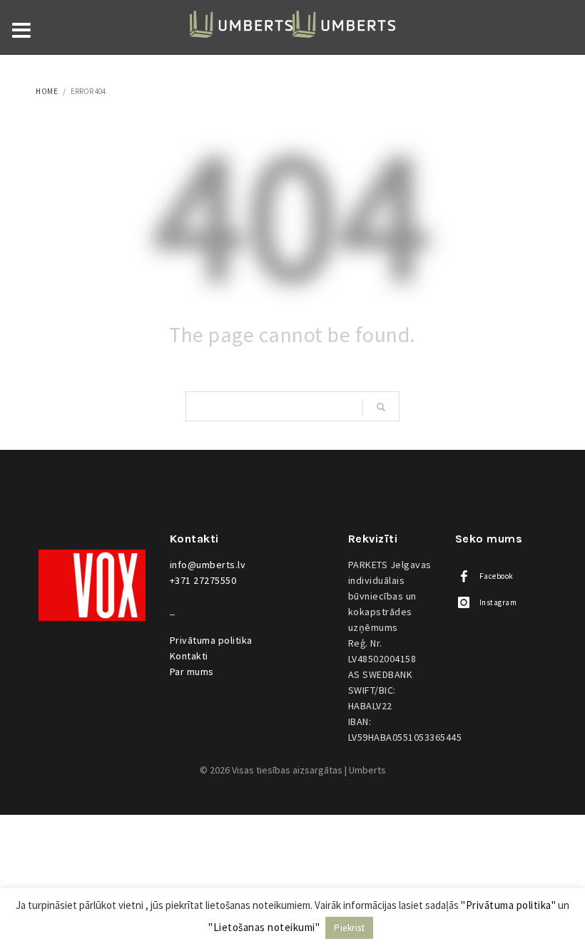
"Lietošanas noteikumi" (264, 927)
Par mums (192, 671)
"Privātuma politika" (508, 905)
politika (211, 640)
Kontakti (189, 655)
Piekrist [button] (349, 928)
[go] (381, 407)
